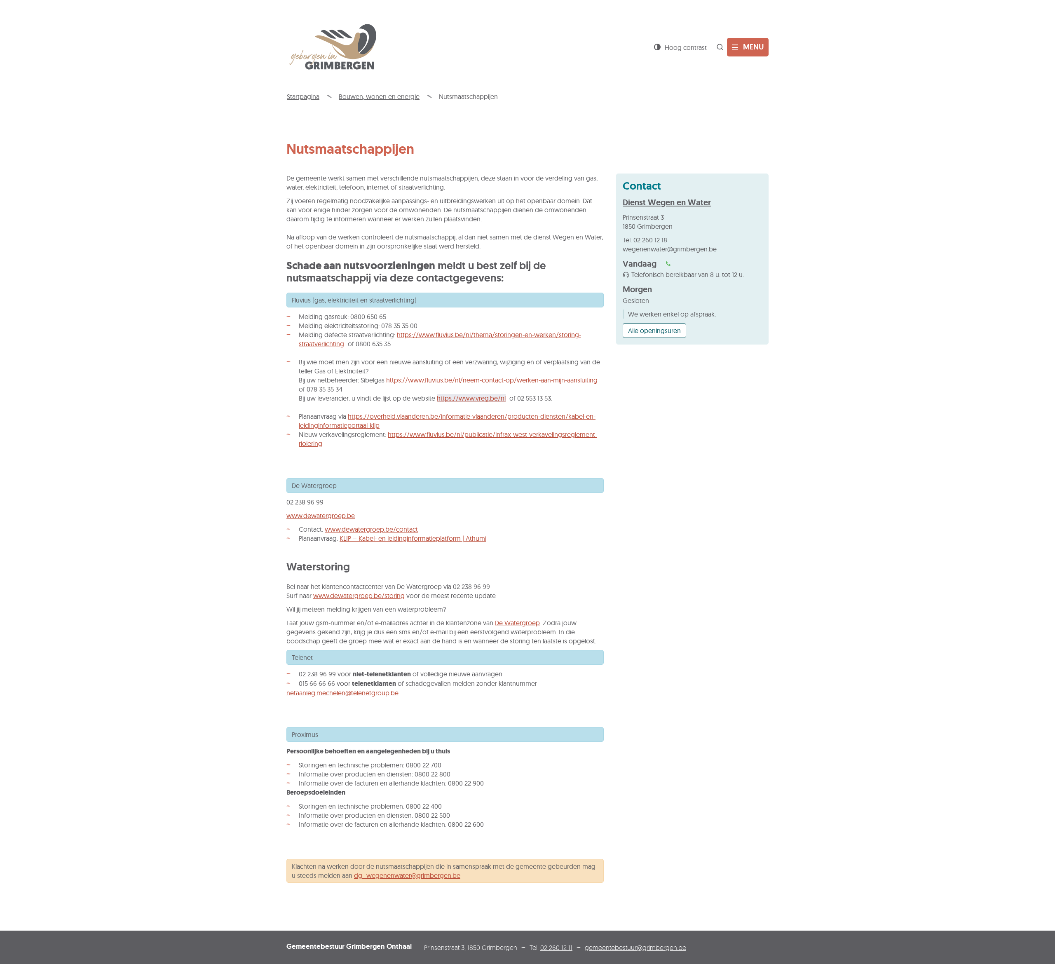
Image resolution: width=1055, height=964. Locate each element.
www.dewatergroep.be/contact (371, 529)
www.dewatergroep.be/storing (359, 595)
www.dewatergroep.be (320, 515)
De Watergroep (517, 623)
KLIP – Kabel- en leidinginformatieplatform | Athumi (413, 538)
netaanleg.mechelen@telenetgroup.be (342, 693)
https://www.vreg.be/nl (471, 398)
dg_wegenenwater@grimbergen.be (407, 875)
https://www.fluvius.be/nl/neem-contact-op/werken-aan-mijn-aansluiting (492, 380)
